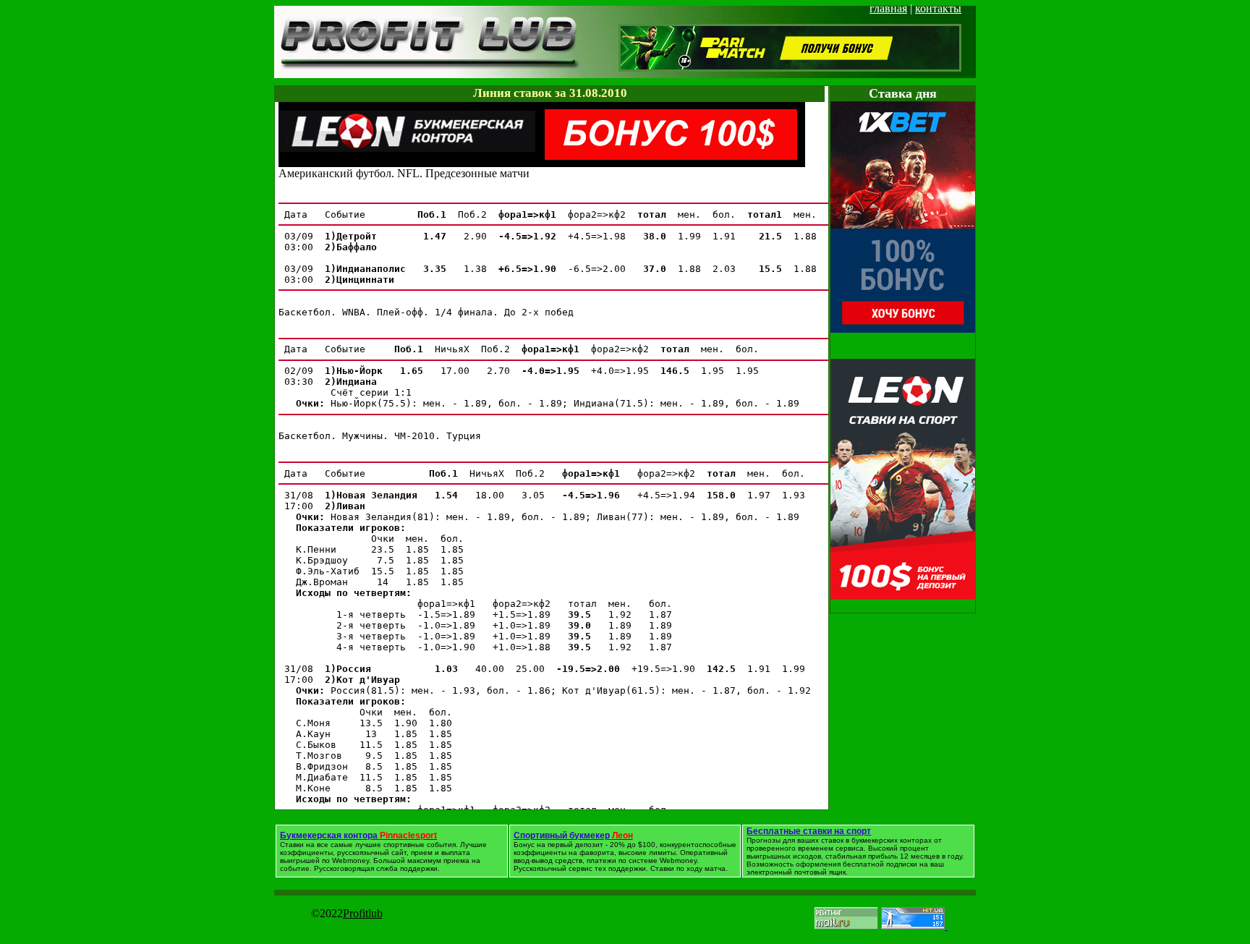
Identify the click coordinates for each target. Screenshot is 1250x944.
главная (888, 8)
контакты (938, 8)
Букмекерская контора (358, 835)
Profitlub (363, 913)
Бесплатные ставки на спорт (809, 831)
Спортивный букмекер (573, 835)
